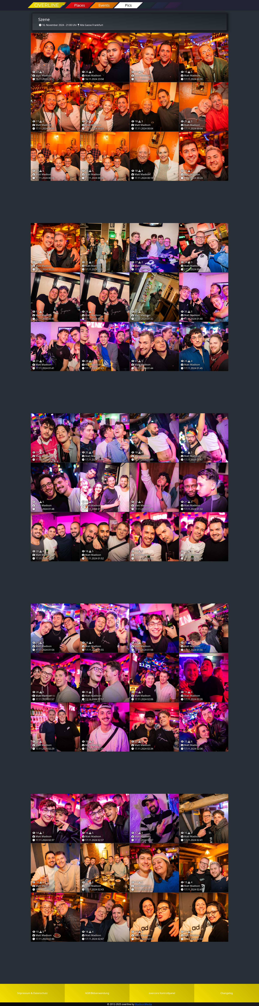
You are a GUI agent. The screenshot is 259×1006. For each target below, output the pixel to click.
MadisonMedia (143, 1004)
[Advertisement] (129, 202)
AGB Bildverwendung (97, 993)
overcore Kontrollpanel (162, 993)
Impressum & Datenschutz (32, 993)
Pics (128, 5)
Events (104, 5)
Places (79, 5)
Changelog (226, 993)
